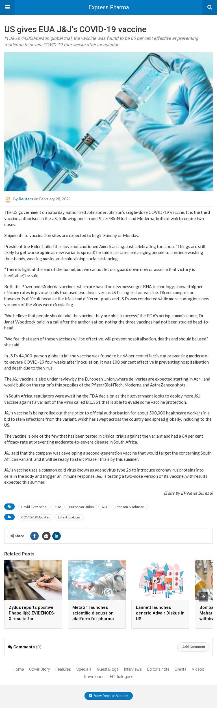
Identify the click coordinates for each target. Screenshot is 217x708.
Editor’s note (158, 669)
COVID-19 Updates (35, 517)
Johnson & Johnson (130, 507)
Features (63, 669)
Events (180, 669)
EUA (58, 507)
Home (18, 669)
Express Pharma (108, 7)
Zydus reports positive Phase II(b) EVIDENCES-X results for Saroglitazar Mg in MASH (32, 619)
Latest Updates (69, 517)
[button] (7, 7)
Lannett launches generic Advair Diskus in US (160, 613)
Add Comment (193, 647)
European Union (81, 507)
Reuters (26, 198)
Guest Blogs (108, 669)
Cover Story (39, 669)
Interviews (133, 669)
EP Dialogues (121, 676)
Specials (84, 669)
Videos (198, 669)
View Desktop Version (110, 696)
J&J (104, 507)
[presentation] (203, 596)
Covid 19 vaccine (34, 507)
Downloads (94, 676)
